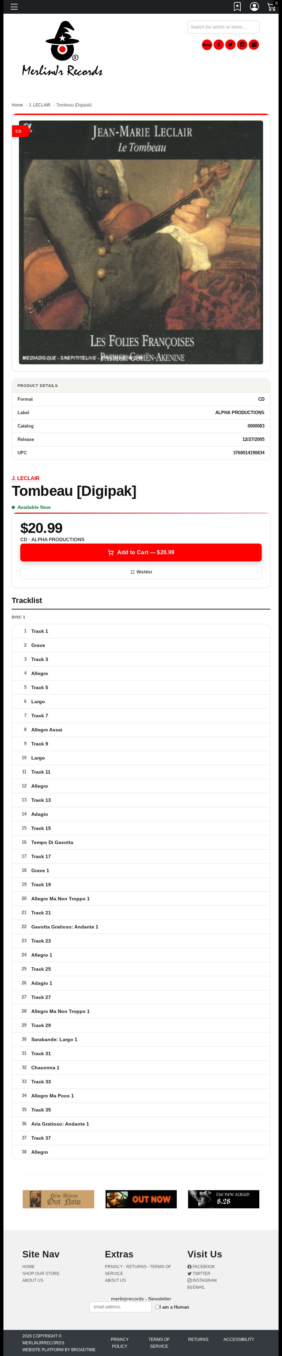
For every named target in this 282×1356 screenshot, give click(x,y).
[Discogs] (207, 45)
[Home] (62, 47)
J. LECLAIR (40, 105)
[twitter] (230, 44)
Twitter (201, 1273)
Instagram (204, 1280)
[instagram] (242, 44)
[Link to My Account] (255, 8)
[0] (272, 8)
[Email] (254, 44)
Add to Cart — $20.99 (145, 552)
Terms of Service (159, 1343)
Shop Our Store (40, 1273)
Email (198, 1287)
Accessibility (239, 1339)
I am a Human (174, 1307)
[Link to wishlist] (237, 8)
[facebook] (219, 44)
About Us (32, 1280)
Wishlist (144, 572)
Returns (198, 1339)
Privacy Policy (120, 1343)
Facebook (203, 1266)
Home (17, 105)
